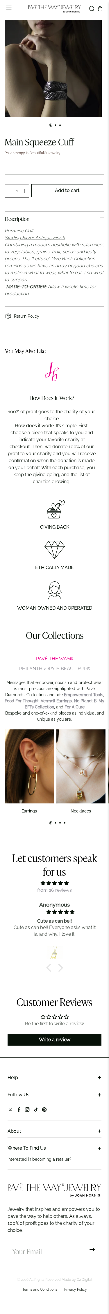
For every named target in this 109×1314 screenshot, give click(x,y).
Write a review (54, 1039)
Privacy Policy (75, 1289)
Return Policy (26, 316)
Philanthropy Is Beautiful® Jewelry (32, 153)
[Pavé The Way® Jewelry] (54, 9)
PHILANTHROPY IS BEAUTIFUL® (54, 668)
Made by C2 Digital (77, 1280)
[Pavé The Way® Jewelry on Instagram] (27, 1111)
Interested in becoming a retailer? (40, 1159)
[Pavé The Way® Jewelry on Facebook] (19, 1111)
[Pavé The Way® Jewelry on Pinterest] (44, 1111)
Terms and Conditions (39, 1289)
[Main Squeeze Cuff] (53, 68)
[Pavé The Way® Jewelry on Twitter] (10, 1111)
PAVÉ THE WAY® (54, 659)
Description (17, 219)
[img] (54, 883)
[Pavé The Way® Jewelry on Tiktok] (36, 1111)
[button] (50, 968)
